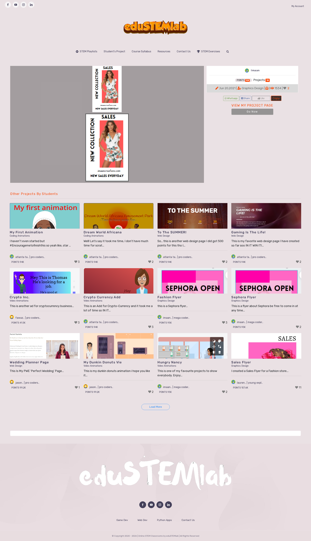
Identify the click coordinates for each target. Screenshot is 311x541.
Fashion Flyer (169, 297)
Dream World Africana (103, 232)
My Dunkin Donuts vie (103, 362)
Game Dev (122, 520)
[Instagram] (159, 504)
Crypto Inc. (19, 297)
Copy (276, 98)
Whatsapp (232, 98)
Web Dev (142, 520)
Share (246, 98)
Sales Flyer (241, 362)
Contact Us (188, 520)
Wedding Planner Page (29, 362)
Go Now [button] (252, 111)
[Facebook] (142, 504)
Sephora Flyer (243, 297)
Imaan (255, 70)
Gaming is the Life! (248, 232)
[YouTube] (151, 504)
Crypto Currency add (102, 297)
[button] (227, 51)
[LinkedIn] (168, 504)
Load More (155, 406)
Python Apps (164, 520)
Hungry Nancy (169, 362)
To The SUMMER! (171, 232)
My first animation (26, 232)
